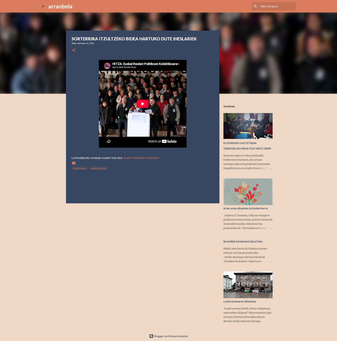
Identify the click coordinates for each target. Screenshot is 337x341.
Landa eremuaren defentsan (239, 301)
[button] (74, 50)
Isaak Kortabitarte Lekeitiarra (141, 157)
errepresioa (79, 168)
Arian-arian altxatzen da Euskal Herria (245, 208)
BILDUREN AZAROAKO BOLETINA (243, 241)
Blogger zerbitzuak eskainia (170, 336)
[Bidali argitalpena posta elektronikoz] (74, 164)
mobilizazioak (98, 168)
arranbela (60, 6)
